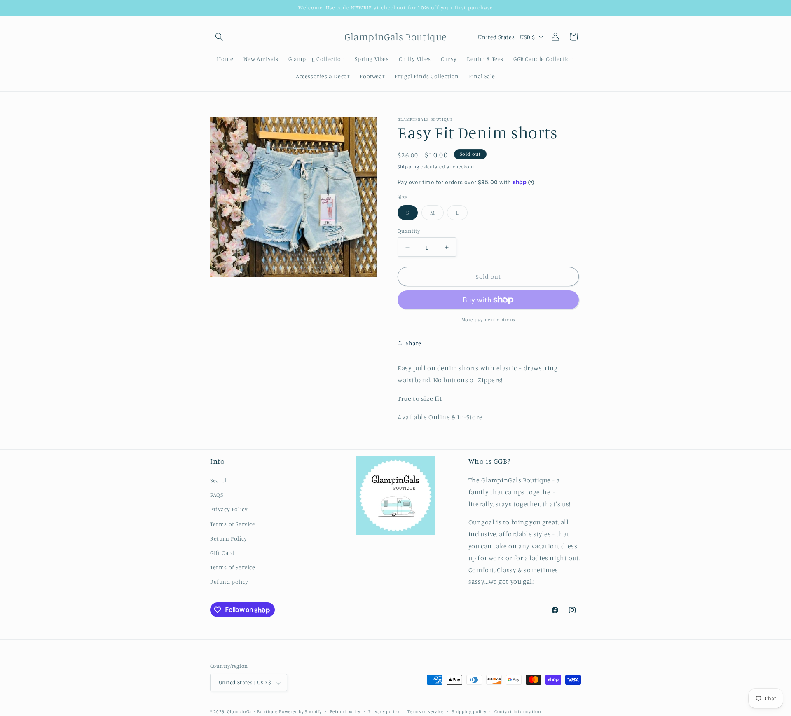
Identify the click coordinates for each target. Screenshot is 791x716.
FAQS (216, 494)
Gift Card (222, 553)
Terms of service (425, 711)
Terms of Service (232, 523)
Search (219, 480)
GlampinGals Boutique (252, 712)
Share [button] (413, 342)
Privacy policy (383, 711)
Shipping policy (469, 711)
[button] (219, 37)
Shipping (408, 167)
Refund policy (229, 581)
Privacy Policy (229, 509)
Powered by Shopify (300, 712)
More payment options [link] (488, 319)
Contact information (517, 711)
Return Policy (228, 538)
